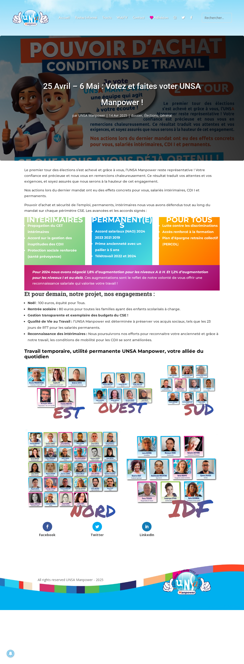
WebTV (122, 18)
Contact (139, 18)
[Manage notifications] (10, 653)
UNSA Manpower (91, 115)
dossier (136, 115)
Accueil (64, 18)
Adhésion (160, 18)
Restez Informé (86, 18)
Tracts (107, 18)
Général (166, 115)
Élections (151, 115)
